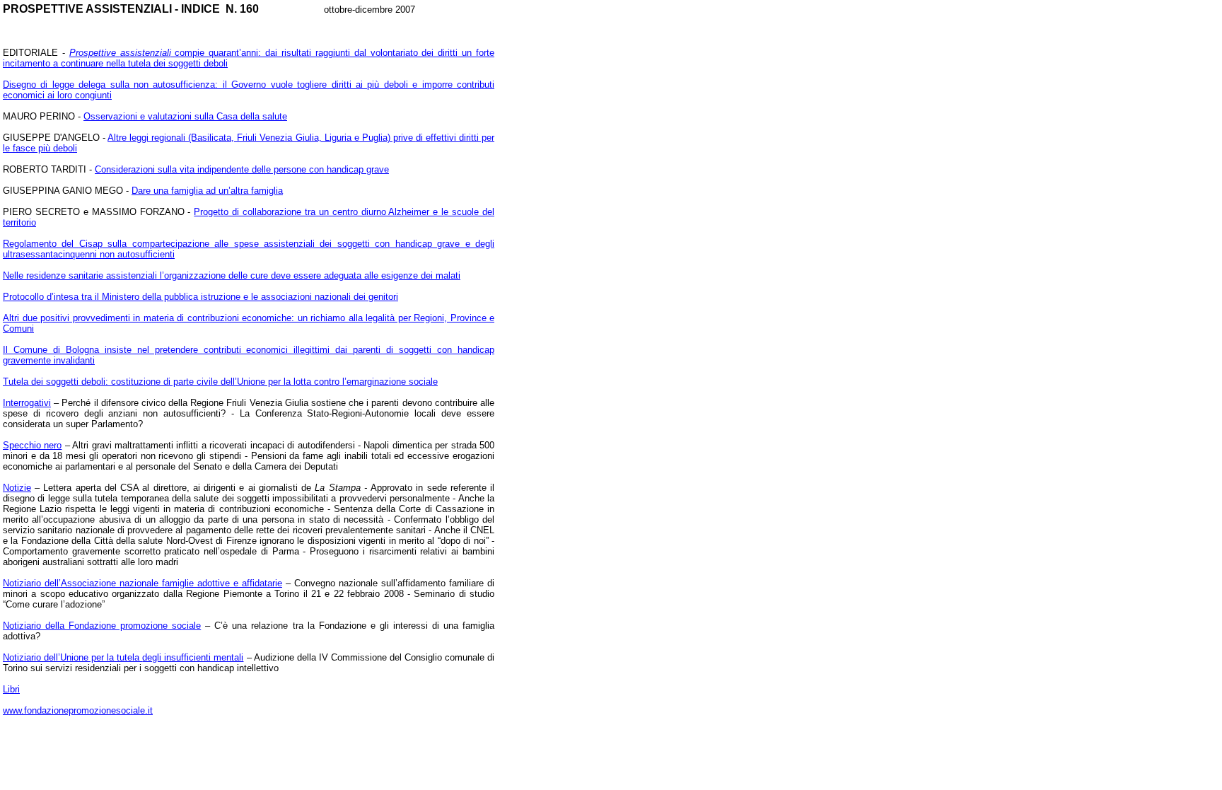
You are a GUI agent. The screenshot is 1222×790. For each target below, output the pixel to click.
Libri (11, 689)
